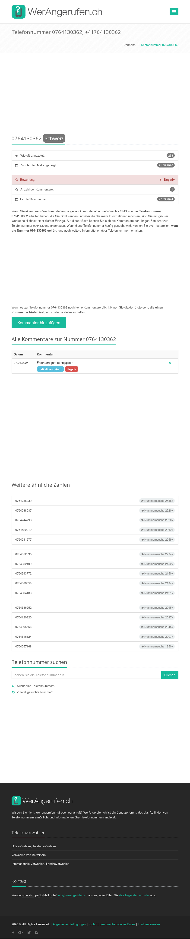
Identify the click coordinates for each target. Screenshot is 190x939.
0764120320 (94, 617)
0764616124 (94, 636)
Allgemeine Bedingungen (69, 924)
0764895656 (94, 626)
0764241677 (94, 539)
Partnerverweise (149, 924)
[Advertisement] (95, 95)
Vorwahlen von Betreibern (29, 855)
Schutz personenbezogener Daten (112, 924)
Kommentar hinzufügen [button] (38, 322)
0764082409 (94, 563)
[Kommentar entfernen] (169, 362)
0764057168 (94, 646)
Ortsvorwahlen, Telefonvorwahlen (34, 846)
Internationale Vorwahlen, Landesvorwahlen (40, 863)
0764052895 (94, 554)
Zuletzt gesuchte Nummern (35, 692)
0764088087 (94, 510)
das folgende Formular (134, 895)
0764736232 (94, 500)
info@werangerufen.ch (72, 895)
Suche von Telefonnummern (35, 685)
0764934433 (94, 593)
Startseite (129, 45)
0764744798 (94, 520)
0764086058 (94, 583)
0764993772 (94, 573)
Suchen (169, 675)
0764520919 (94, 529)
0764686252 (94, 607)
